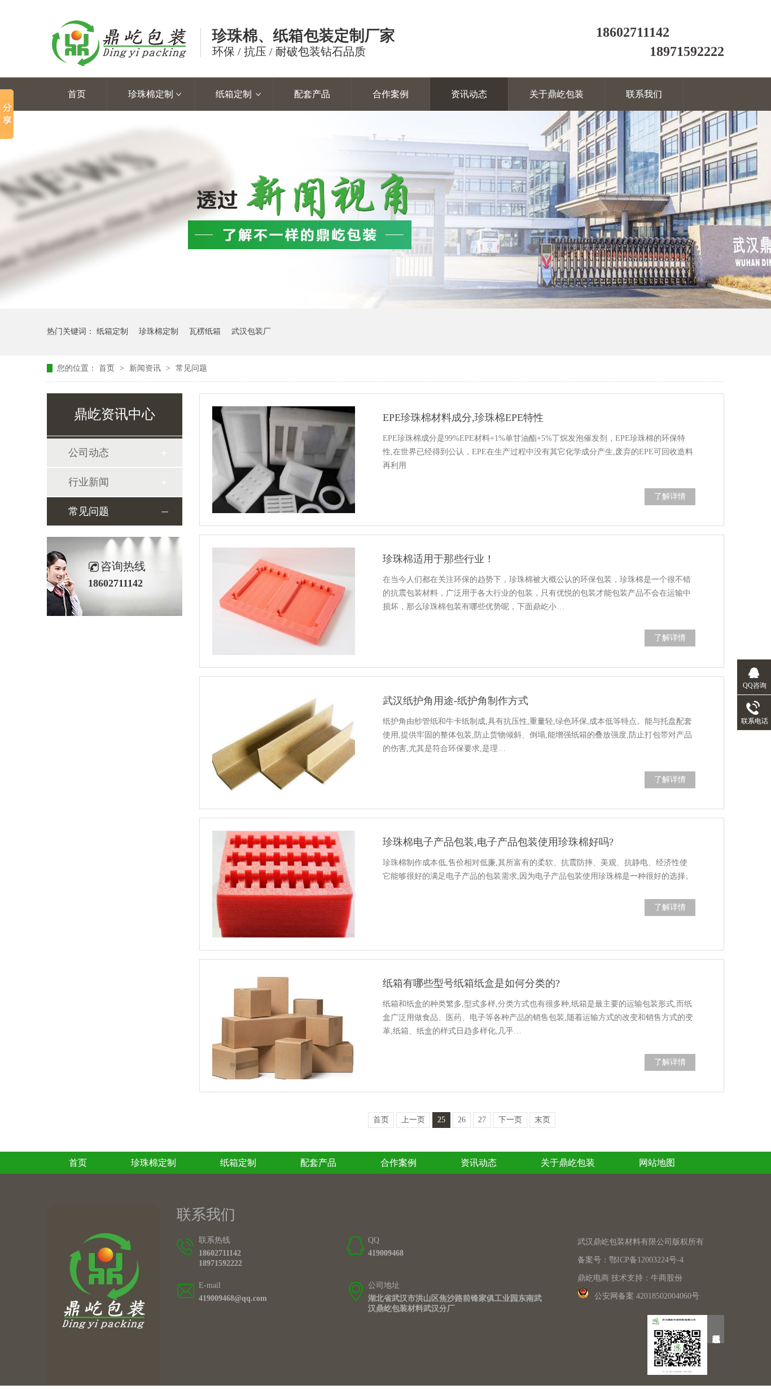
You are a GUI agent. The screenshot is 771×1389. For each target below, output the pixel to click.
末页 (542, 1119)
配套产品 (312, 94)
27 (482, 1119)
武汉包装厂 (251, 331)
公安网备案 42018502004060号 (646, 1296)
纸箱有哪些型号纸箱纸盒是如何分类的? (471, 983)
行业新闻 (88, 482)
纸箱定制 (234, 94)
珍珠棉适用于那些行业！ (438, 559)
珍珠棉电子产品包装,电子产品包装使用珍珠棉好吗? (498, 842)
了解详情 (670, 496)
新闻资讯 (146, 368)
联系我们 (644, 94)
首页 (77, 94)
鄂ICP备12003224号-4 (646, 1260)
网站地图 (657, 1162)
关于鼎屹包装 (556, 94)
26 (462, 1119)
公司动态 (88, 452)
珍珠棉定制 (150, 94)
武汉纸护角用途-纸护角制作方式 (455, 700)
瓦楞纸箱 (205, 331)
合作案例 (391, 94)
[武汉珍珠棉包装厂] (103, 1382)
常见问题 (191, 368)
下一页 (510, 1119)
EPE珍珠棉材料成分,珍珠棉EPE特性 (463, 417)
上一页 (413, 1119)
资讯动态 (469, 94)
